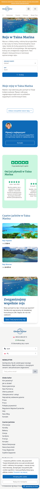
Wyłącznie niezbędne (20, 482)
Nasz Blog (6, 414)
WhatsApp (21, 340)
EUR (8, 349)
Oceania (17, 15)
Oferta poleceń (7, 392)
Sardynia (5, 436)
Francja (5, 439)
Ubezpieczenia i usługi (10, 394)
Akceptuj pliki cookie (20, 477)
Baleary (5, 430)
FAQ (3, 411)
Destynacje (9, 15)
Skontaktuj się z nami (21, 343)
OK (35, 371)
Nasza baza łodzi (8, 447)
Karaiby (5, 428)
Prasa (4, 400)
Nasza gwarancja (8, 386)
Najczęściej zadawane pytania (13, 397)
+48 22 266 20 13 (21, 337)
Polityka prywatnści (9, 406)
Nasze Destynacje (8, 444)
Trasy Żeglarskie (8, 450)
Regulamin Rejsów (9, 408)
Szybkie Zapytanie (8, 453)
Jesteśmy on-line (32, 486)
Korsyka (5, 441)
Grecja (4, 433)
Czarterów (20, 408)
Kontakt (20, 143)
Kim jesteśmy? (7, 381)
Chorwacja (6, 425)
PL (8, 353)
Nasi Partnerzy (7, 389)
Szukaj (21, 75)
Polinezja (25, 15)
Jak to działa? (7, 383)
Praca (4, 403)
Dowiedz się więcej (20, 472)
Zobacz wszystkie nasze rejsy (19, 111)
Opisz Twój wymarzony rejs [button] (15, 319)
